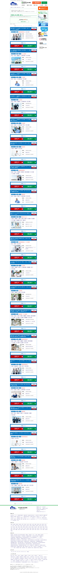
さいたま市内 (12, 525)
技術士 (32, 546)
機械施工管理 (45, 515)
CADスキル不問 (20, 148)
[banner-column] (43, 23)
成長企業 (42, 558)
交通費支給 (16, 218)
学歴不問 (25, 218)
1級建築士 (27, 534)
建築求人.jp (12, 7)
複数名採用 (26, 558)
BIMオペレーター (35, 519)
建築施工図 (12, 516)
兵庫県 (19, 528)
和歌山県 (28, 528)
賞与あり (12, 315)
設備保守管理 (18, 519)
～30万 (11, 551)
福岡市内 (24, 529)
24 (28, 25)
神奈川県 (27, 525)
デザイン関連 (31, 519)
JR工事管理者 (39, 546)
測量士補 (26, 546)
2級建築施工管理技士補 (24, 538)
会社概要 (27, 564)
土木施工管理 (23, 77)
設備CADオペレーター (39, 516)
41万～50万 (18, 551)
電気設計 (22, 517)
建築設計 (15, 516)
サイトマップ (23, 564)
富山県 (45, 525)
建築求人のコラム (13, 564)
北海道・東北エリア (19, 7)
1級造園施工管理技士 (26, 541)
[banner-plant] (43, 47)
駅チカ (21, 220)
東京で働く (41, 556)
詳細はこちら (23, 42)
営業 (27, 519)
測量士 (24, 546)
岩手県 (22, 524)
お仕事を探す (23, 5)
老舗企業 (39, 558)
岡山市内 (38, 528)
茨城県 (38, 524)
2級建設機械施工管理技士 (14, 542)
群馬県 (43, 524)
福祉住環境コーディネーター (31, 538)
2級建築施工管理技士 (13, 538)
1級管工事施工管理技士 (21, 542)
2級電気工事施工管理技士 (29, 543)
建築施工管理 (23, 146)
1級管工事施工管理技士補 (28, 542)
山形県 (33, 524)
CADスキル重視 (28, 55)
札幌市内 (14, 524)
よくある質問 (41, 5)
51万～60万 (22, 551)
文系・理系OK (28, 315)
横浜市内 (37, 525)
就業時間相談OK (17, 558)
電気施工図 (18, 517)
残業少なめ (24, 220)
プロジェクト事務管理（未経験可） (19, 515)
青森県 (20, 524)
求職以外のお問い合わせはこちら (41, 511)
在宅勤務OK (24, 556)
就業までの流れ (36, 5)
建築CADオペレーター (29, 224)
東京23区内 (24, 525)
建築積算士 (41, 547)
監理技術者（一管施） (30, 547)
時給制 (28, 551)
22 (25, 25)
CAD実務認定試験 (13, 537)
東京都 (21, 525)
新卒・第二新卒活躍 (33, 315)
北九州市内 (27, 529)
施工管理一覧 (12, 515)
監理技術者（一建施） (18, 547)
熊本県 (35, 529)
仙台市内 (20, 53)
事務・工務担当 (24, 519)
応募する (33, 29)
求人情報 (15, 7)
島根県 (33, 528)
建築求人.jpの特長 (45, 508)
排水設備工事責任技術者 (26, 537)
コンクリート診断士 (13, 547)
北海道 (11, 524)
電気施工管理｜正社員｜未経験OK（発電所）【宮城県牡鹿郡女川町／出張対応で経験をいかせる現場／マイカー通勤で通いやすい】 (20, 311)
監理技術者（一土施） (24, 547)
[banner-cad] (43, 39)
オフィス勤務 (30, 560)
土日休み (15, 55)
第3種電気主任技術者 (19, 546)
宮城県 (17, 53)
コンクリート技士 (44, 546)
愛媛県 (16, 529)
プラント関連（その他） (38, 517)
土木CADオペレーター (13, 517)
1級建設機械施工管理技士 (39, 541)
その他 (17, 520)
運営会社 (46, 5)
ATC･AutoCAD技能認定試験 (32, 537)
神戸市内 (22, 528)
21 (23, 25)
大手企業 (22, 218)
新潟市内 (43, 525)
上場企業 (19, 218)
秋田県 (30, 524)
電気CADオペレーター (26, 517)
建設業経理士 (18, 538)
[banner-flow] (43, 15)
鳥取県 (30, 528)
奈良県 (25, 528)
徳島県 (11, 529)
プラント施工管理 (24, 53)
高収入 (12, 55)
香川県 (14, 529)
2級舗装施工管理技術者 (20, 541)
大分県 (41, 529)
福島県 (35, 524)
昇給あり (15, 315)
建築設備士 (12, 534)
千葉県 (15, 525)
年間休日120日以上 (13, 556)
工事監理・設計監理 (44, 517)
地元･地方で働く (37, 556)
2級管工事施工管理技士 (35, 542)
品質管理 (15, 519)
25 (29, 25)
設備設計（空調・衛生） (33, 516)
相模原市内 (33, 525)
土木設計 (44, 516)
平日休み (29, 555)
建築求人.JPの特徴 (29, 5)
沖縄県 (11, 530)
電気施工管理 (20, 314)
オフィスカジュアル (35, 560)
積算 (21, 519)
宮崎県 (43, 529)
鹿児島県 (46, 529)
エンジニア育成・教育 (13, 520)
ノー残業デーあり (40, 555)
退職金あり (26, 555)
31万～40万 (14, 551)
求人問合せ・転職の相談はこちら (40, 510)
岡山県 (35, 528)
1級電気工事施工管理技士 (14, 543)
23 (26, 25)
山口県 (46, 528)
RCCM (29, 546)
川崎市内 (30, 525)
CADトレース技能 (35, 534)
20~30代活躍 (17, 173)
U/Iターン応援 (12, 558)
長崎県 (33, 529)
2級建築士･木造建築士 (40, 534)
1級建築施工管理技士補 (19, 537)
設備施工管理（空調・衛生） (29, 35)
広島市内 (44, 528)
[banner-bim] (43, 43)
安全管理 (12, 519)
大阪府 (11, 528)
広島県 (41, 528)
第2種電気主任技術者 (13, 546)
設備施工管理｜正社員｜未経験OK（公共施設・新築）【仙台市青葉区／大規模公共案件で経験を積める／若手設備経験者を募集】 (20, 336)
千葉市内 (18, 525)
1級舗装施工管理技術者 (13, 541)
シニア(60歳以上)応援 (22, 55)
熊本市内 (38, 529)
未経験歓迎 (25, 315)
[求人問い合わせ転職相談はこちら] (43, 8)
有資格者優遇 (18, 220)
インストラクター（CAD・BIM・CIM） (42, 519)
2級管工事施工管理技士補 (41, 542)
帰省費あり (22, 555)
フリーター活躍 (13, 317)
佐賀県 (30, 529)
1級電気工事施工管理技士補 (21, 543)
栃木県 (40, 524)
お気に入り (44, 509)
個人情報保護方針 (18, 564)
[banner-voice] (43, 31)
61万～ (25, 551)
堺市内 (17, 528)
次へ (31, 25)
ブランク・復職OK (13, 220)
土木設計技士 (35, 546)
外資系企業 (29, 558)
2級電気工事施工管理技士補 (36, 543)
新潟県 (40, 525)
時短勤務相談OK (22, 558)
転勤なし (28, 556)
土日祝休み (15, 101)
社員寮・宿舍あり (32, 556)
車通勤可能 (18, 55)
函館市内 (17, 524)
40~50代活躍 (32, 218)
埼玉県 (45, 524)
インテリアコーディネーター (39, 538)
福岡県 (21, 529)
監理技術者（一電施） (36, 547)
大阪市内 (14, 528)
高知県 (19, 529)
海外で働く (45, 556)
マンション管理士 (39, 537)
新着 (11, 555)
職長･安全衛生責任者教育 (21, 534)
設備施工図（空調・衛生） (27, 516)
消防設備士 (30, 534)
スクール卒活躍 (13, 173)
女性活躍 (21, 560)
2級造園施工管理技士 (32, 541)
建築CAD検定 (16, 534)
